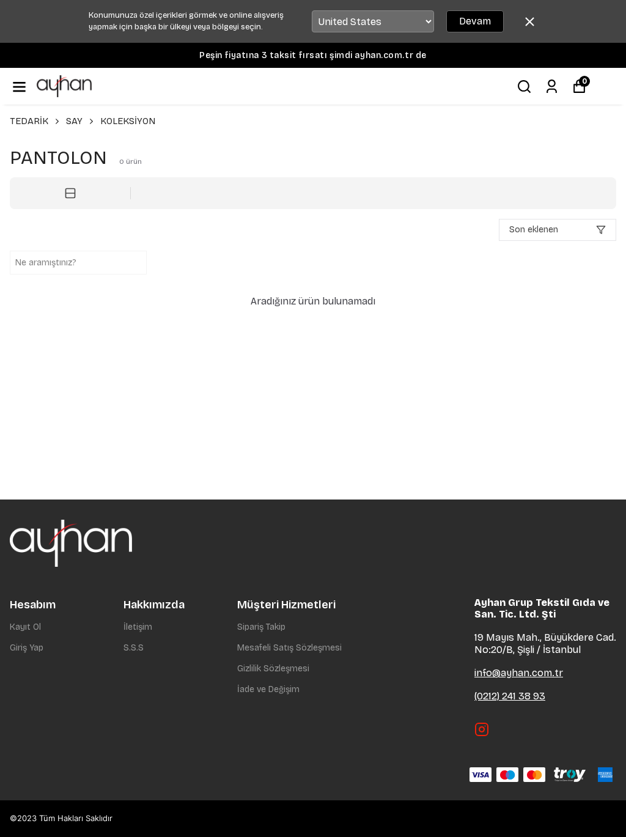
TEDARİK (29, 121)
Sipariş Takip (261, 627)
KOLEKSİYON (127, 121)
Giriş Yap (26, 648)
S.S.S (133, 648)
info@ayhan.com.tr (518, 673)
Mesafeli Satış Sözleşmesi (289, 648)
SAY (74, 121)
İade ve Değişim (268, 689)
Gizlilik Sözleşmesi (273, 668)
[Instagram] (481, 729)
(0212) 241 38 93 (509, 696)
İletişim (137, 627)
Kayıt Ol (25, 627)
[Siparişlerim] (551, 86)
